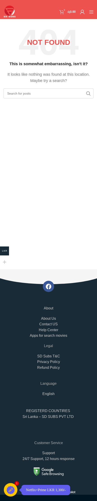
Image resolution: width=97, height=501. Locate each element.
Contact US (48, 324)
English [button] (48, 394)
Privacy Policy (48, 362)
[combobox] (48, 433)
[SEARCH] (88, 93)
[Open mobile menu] (91, 11)
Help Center (48, 330)
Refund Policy (48, 367)
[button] (48, 416)
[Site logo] (9, 11)
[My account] (82, 11)
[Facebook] (48, 286)
